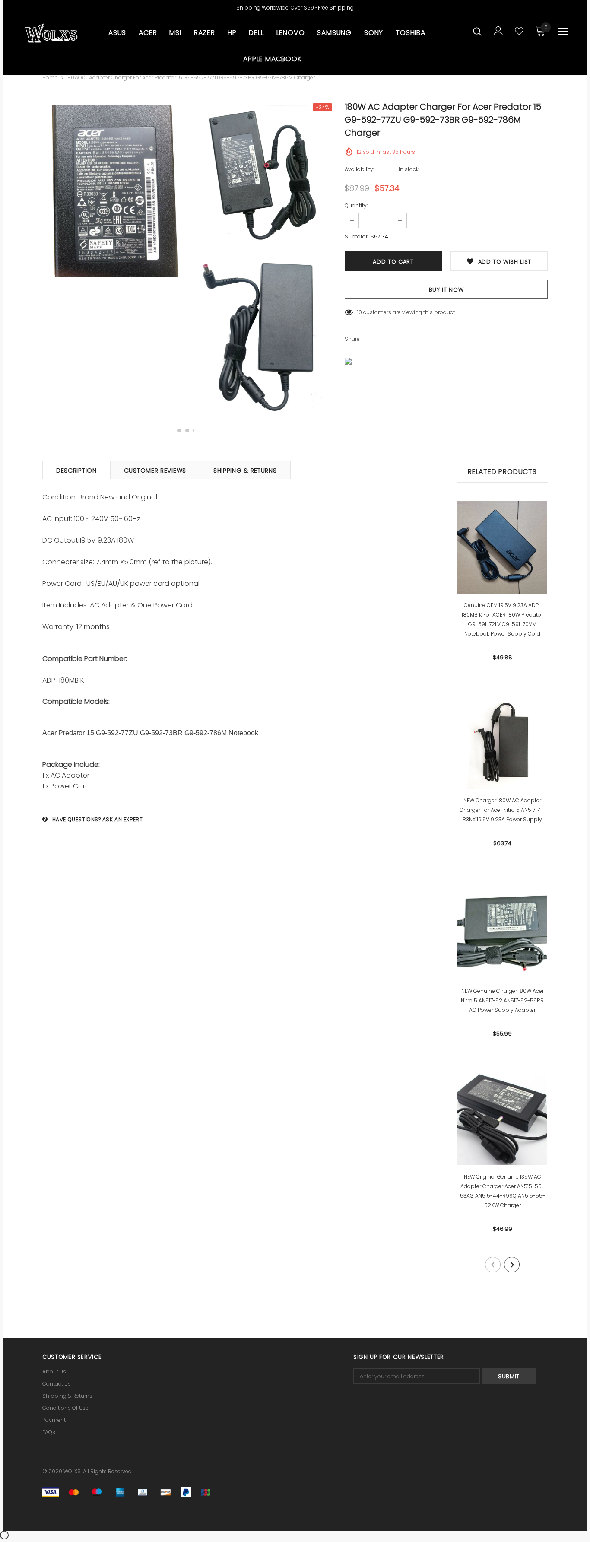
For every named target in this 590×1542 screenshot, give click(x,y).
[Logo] (50, 33)
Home (50, 77)
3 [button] (195, 430)
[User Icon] (498, 31)
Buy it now (446, 290)
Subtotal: (356, 236)
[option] (113, 191)
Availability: (359, 169)
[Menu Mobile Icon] (563, 31)
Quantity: (356, 205)
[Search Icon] (477, 31)
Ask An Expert (122, 819)
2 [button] (187, 430)
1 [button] (179, 430)
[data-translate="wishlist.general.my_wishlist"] (519, 31)
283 (362, 312)
